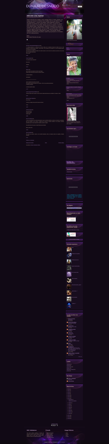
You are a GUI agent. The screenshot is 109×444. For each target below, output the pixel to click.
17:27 (27, 89)
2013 (69, 396)
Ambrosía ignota (29, 109)
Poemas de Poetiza (71, 318)
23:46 (27, 55)
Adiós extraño (70, 344)
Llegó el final (70, 379)
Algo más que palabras (72, 322)
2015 (69, 393)
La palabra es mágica (72, 339)
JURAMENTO (70, 330)
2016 (69, 392)
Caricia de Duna (71, 381)
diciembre (70, 399)
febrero (70, 411)
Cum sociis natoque (50, 437)
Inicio (46, 142)
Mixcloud (72, 198)
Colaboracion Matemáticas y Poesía (73, 229)
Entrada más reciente (29, 142)
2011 (69, 415)
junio (70, 405)
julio (69, 404)
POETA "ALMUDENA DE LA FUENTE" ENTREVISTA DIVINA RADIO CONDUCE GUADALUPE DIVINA (74, 195)
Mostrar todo (80, 356)
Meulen (27, 69)
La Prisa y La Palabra (72, 336)
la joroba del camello (72, 329)
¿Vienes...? (74, 303)
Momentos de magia (70, 369)
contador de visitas (54, 423)
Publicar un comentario (30, 140)
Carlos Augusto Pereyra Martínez (31, 91)
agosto (70, 402)
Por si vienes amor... (75, 272)
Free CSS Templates (61, 442)
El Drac (69, 343)
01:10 (27, 66)
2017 (69, 390)
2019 (69, 389)
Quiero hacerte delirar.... (76, 266)
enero (70, 413)
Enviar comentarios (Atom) (35, 145)
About (67, 435)
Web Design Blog (50, 435)
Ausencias (68, 364)
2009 (69, 418)
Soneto (68, 370)
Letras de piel (69, 366)
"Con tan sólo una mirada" (72, 323)
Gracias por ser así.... (75, 259)
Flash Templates (50, 434)
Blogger (78, 239)
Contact (67, 436)
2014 (69, 395)
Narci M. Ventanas (29, 118)
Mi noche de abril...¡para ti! (76, 284)
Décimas (68, 365)
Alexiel (51, 442)
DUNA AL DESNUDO (71, 162)
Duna (68, 47)
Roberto (68, 49)
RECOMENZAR (71, 346)
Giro (72, 247)
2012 (69, 398)
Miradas (68, 368)
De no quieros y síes (71, 354)
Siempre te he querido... (76, 253)
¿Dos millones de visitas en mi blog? (73, 340)
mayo (70, 407)
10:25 (27, 129)
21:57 (27, 95)
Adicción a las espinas (35, 16)
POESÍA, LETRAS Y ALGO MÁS (73, 353)
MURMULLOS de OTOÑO (72, 326)
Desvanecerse (70, 325)
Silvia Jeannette (29, 132)
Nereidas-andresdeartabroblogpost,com (33, 45)
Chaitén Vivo (70, 332)
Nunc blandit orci (50, 436)
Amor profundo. (74, 297)
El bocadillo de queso (71, 337)
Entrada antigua (61, 142)
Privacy (67, 434)
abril (69, 408)
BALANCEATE (70, 319)
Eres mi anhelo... (75, 278)
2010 (69, 416)
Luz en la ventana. (71, 333)
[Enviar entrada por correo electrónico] (27, 39)
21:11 (27, 137)
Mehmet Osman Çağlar (30, 98)
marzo (70, 410)
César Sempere (29, 58)
